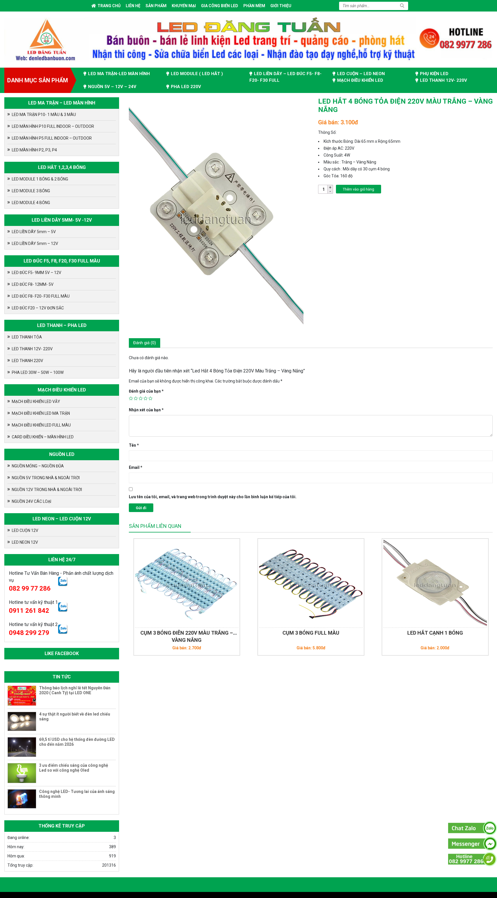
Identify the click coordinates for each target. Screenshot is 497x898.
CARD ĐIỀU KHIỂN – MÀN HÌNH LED (43, 437)
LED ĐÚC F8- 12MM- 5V (32, 284)
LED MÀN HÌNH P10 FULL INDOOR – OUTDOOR (53, 126)
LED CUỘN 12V (25, 530)
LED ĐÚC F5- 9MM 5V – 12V (36, 272)
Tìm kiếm (402, 6)
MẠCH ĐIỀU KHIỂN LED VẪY (36, 401)
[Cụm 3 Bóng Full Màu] (203, 583)
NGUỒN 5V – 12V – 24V (112, 86)
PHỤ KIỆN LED (434, 73)
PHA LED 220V (186, 86)
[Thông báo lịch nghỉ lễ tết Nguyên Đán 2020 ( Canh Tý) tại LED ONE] (21, 696)
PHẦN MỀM (254, 5)
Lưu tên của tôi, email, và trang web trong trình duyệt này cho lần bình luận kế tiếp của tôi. (213, 496)
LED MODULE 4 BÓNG (31, 202)
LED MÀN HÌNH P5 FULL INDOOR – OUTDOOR (52, 138)
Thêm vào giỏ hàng (358, 189)
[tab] (144, 343)
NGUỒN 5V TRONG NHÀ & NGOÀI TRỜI (46, 477)
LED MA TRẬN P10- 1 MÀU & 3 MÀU (44, 114)
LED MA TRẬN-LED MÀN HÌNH (119, 73)
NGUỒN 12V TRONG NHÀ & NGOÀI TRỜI (47, 489)
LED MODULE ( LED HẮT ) (197, 73)
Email (135, 467)
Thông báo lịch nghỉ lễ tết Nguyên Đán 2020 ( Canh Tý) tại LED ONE (74, 690)
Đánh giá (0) (144, 342)
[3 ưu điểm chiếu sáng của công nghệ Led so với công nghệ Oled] (21, 773)
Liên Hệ (133, 5)
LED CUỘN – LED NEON (361, 73)
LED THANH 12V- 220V (443, 80)
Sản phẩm (156, 5)
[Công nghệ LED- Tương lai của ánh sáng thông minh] (21, 798)
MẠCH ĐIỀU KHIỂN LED (360, 80)
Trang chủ (109, 5)
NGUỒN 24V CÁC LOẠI (31, 501)
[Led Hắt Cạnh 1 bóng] (327, 583)
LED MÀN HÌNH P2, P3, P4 (34, 150)
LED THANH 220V (27, 360)
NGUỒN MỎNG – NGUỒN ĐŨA (38, 466)
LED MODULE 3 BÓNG (31, 191)
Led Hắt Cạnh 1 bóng (327, 633)
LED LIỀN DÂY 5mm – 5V (34, 231)
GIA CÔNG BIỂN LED (219, 5)
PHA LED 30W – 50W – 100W (38, 372)
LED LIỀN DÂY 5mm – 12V (35, 243)
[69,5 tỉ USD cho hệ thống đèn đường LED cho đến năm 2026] (21, 747)
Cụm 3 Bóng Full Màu (203, 633)
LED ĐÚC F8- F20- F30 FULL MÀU (41, 296)
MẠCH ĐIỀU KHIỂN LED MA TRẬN (41, 413)
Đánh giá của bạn (146, 391)
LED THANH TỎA (27, 337)
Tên (134, 445)
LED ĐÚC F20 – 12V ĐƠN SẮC (38, 308)
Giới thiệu (280, 5)
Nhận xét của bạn (146, 410)
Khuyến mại (184, 5)
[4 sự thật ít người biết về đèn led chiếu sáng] (21, 721)
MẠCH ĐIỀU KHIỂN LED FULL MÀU (41, 425)
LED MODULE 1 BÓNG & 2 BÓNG (40, 179)
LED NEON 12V (25, 542)
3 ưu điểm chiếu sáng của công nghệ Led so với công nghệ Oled (73, 768)
